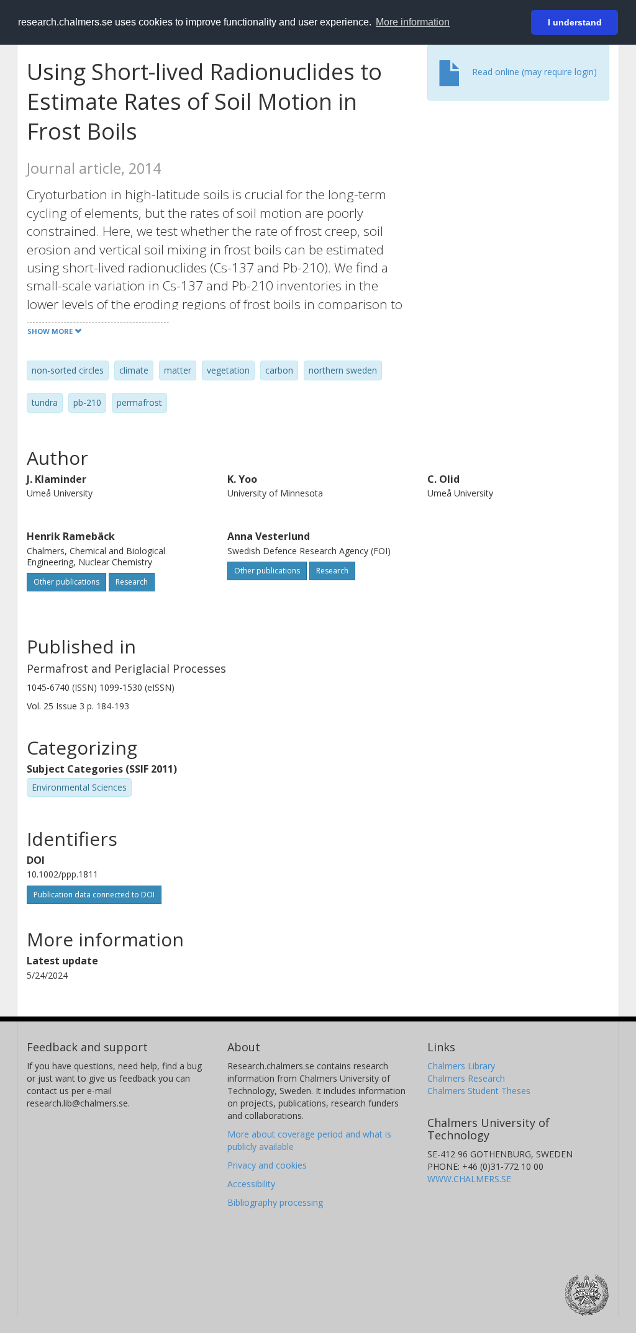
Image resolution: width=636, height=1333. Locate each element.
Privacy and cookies (267, 1165)
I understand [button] (575, 22)
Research (132, 582)
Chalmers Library (461, 1066)
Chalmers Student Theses (478, 1091)
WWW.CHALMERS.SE (469, 1179)
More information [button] (413, 22)
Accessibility (251, 1184)
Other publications (66, 582)
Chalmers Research (466, 1078)
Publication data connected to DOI (94, 894)
